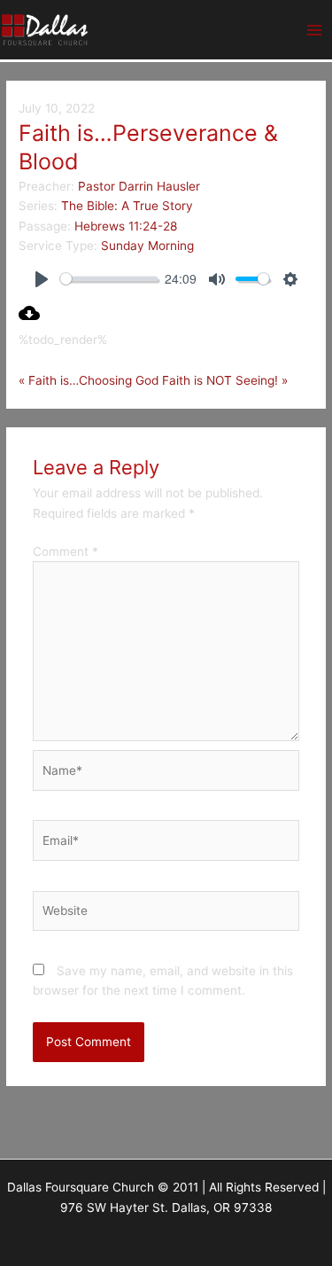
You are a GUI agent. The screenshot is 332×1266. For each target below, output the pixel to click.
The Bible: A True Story (127, 206)
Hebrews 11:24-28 (125, 226)
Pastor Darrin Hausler (139, 186)
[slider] (109, 278)
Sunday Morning (147, 245)
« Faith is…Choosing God (88, 380)
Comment (65, 551)
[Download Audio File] (29, 319)
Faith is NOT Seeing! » (225, 380)
